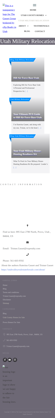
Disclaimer (7, 300)
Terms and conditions (11, 292)
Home (5, 285)
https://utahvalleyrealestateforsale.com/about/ (23, 269)
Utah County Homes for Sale (14, 317)
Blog (4, 289)
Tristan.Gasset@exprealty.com (14, 296)
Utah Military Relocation (27, 41)
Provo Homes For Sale (11, 322)
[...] (26, 91)
